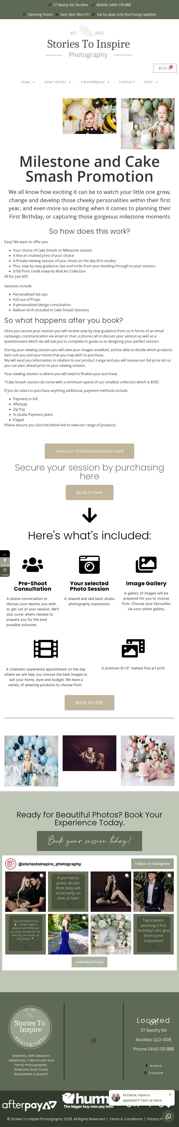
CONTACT (127, 82)
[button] (25, 891)
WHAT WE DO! (55, 82)
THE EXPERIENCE (93, 82)
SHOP (148, 82)
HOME (25, 82)
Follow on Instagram (152, 863)
